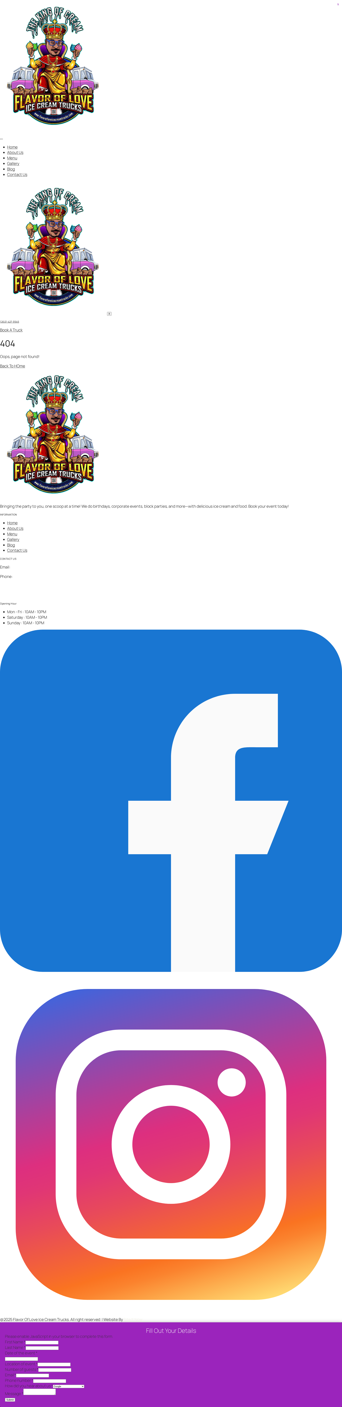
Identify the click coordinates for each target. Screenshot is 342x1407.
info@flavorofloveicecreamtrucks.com (45, 567)
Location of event (21, 1364)
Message (14, 1393)
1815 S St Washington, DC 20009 (28, 585)
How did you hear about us (29, 1385)
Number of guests (21, 1369)
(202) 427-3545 (9, 321)
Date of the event (21, 1353)
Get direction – (13, 595)
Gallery (13, 163)
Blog (11, 169)
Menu (12, 158)
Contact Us (17, 174)
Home (12, 147)
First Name (15, 1342)
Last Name (15, 1347)
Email (10, 1375)
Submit (10, 1399)
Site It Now (133, 1319)
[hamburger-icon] (1, 139)
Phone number (19, 1380)
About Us (15, 152)
